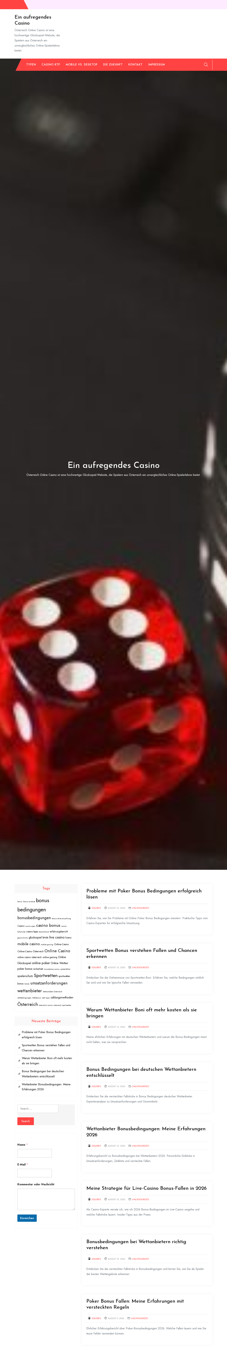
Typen (31, 64)
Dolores (96, 908)
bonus (19, 901)
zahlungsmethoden (62, 997)
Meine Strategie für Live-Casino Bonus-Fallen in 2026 (146, 1188)
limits (45, 937)
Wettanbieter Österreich (52, 991)
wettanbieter (29, 990)
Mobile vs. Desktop (82, 64)
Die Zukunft (113, 64)
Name (22, 1144)
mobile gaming (47, 944)
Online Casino (57, 951)
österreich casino (46, 1005)
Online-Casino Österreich (30, 951)
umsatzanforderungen (49, 983)
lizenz (68, 937)
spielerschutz (25, 976)
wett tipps (46, 997)
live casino (57, 937)
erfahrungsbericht (59, 931)
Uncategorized (140, 908)
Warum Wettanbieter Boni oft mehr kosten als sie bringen (47, 1060)
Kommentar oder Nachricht (35, 1184)
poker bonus (24, 969)
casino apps (30, 926)
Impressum (156, 64)
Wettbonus (36, 997)
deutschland (44, 931)
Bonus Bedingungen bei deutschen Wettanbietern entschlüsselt (43, 1073)
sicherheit (38, 969)
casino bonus (48, 925)
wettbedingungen (24, 997)
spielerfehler (65, 969)
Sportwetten (46, 975)
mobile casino (28, 944)
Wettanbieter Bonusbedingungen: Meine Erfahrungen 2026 (46, 1087)
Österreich (27, 1004)
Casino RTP (51, 64)
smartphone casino (51, 969)
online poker (41, 962)
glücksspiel (35, 937)
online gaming (50, 957)
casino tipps (32, 931)
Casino (20, 926)
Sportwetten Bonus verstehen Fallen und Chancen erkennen (46, 1047)
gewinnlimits (22, 937)
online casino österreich (29, 957)
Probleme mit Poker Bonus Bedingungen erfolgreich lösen (46, 1034)
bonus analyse (29, 901)
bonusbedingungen (34, 918)
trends (26, 984)
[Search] (206, 64)
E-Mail (22, 1164)
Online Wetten (59, 963)
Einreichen (27, 1218)
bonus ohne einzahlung (61, 918)
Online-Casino (61, 944)
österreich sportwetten (62, 1005)
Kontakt (135, 64)
